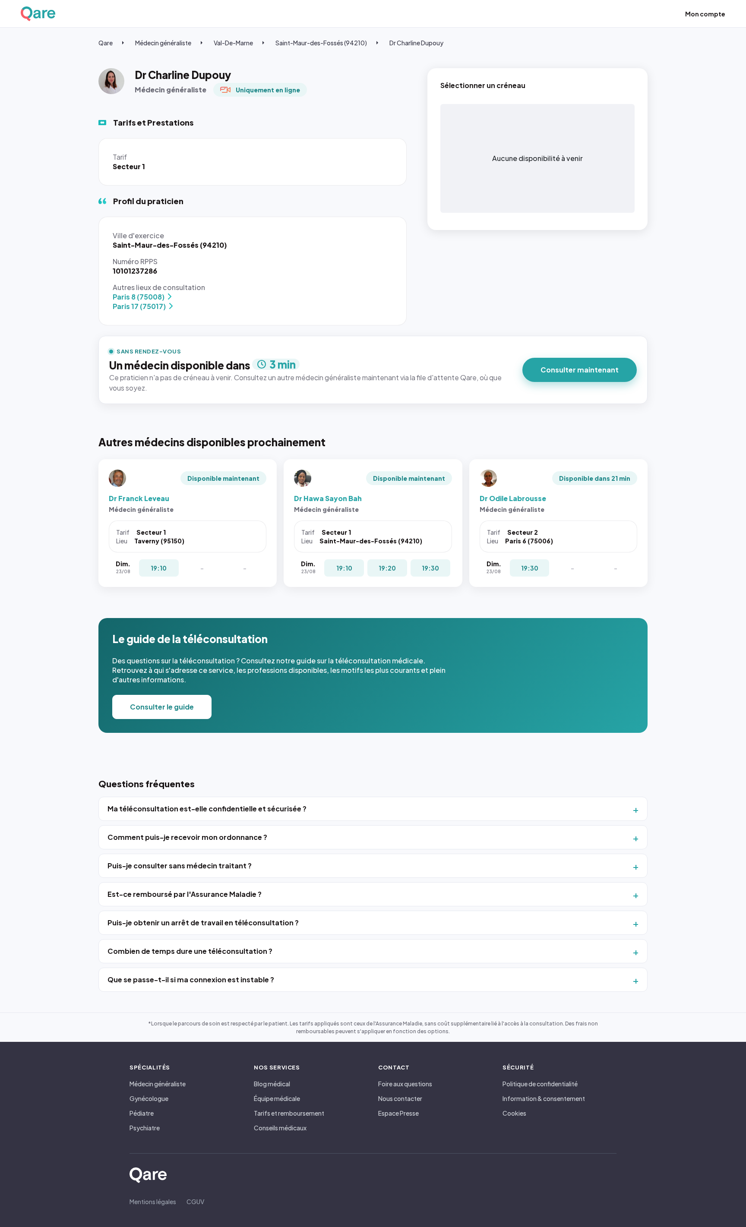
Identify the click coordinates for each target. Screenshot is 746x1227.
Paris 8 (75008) (138, 296)
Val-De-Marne (233, 43)
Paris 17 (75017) (139, 306)
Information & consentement (544, 1098)
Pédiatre (142, 1113)
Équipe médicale (277, 1098)
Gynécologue (149, 1098)
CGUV (195, 1201)
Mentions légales (153, 1201)
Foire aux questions (405, 1084)
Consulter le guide (162, 706)
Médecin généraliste (163, 43)
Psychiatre (145, 1128)
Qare (105, 43)
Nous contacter (400, 1098)
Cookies (514, 1113)
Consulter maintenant (580, 369)
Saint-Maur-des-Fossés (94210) (321, 43)
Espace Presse (398, 1113)
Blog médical (272, 1084)
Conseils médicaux (280, 1128)
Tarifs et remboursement (289, 1113)
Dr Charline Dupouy (416, 43)
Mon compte (705, 14)
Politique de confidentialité (540, 1084)
